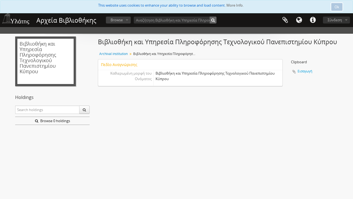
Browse (117, 19)
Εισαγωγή (305, 71)
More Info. (235, 5)
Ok (337, 6)
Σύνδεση (335, 19)
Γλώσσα (299, 20)
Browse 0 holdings (54, 120)
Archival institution (113, 53)
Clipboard (285, 20)
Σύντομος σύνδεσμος (313, 20)
